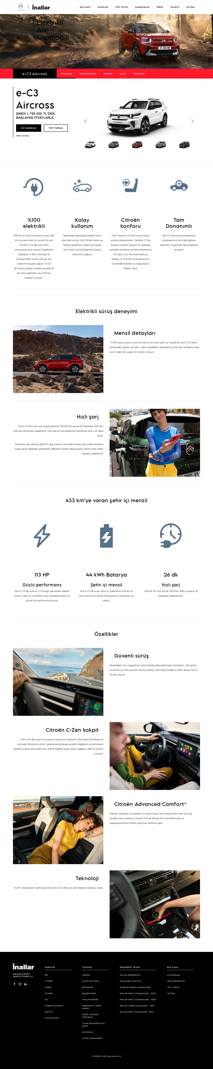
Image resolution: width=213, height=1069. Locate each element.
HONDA (48, 987)
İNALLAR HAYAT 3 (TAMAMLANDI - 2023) (138, 993)
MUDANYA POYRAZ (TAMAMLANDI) (135, 987)
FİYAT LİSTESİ (121, 7)
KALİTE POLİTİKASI (90, 981)
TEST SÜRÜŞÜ (56, 128)
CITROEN (49, 981)
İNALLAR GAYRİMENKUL (130, 975)
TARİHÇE (86, 975)
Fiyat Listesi (139, 74)
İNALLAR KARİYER (90, 999)
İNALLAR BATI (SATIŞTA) (130, 981)
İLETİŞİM (190, 7)
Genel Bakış (66, 74)
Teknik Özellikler (87, 74)
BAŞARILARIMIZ (89, 993)
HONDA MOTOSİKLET (54, 1006)
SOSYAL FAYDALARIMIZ (92, 1038)
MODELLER (103, 7)
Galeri (123, 74)
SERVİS (160, 7)
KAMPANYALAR (142, 7)
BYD (46, 975)
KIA (46, 999)
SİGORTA (174, 7)
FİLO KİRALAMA (52, 1018)
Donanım (108, 74)
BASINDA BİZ (87, 987)
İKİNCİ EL (49, 1012)
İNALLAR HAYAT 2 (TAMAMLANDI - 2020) (138, 999)
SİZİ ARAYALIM (28, 128)
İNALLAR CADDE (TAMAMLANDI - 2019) (137, 1006)
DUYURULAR (87, 1032)
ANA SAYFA (85, 7)
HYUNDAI (49, 993)
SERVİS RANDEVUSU (176, 981)
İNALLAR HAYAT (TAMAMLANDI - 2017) (137, 1012)
